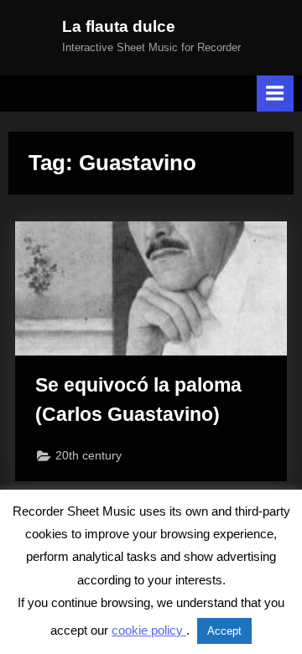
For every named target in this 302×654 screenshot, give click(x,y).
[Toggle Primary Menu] (275, 93)
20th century (88, 455)
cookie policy (149, 630)
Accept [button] (224, 631)
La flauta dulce (118, 26)
